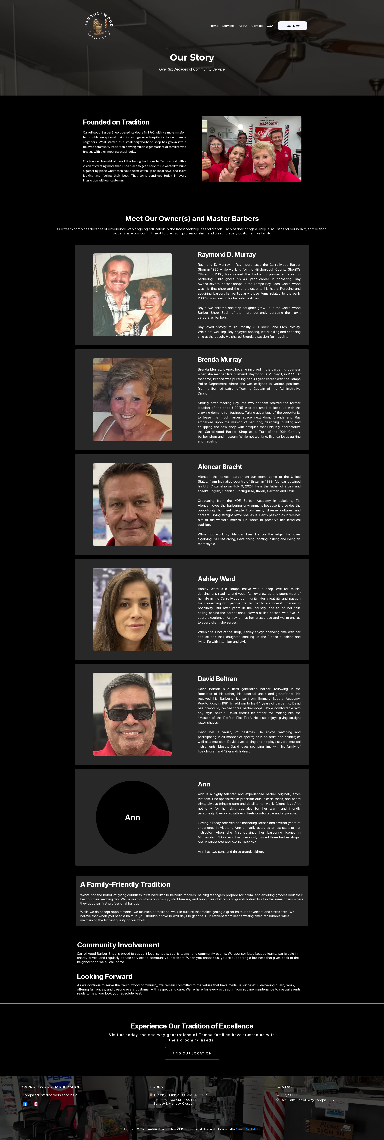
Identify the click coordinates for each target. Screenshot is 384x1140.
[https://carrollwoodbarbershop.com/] (99, 26)
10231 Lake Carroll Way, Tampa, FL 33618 (310, 1100)
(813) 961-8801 (291, 1095)
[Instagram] (36, 1104)
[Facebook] (25, 1104)
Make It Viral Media (248, 1129)
